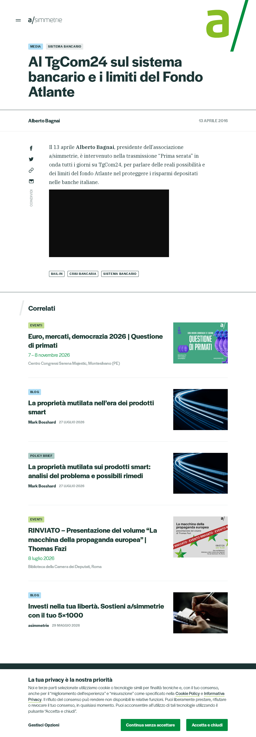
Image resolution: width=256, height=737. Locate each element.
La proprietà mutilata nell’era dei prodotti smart (91, 407)
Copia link (31, 170)
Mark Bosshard (42, 422)
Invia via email (31, 181)
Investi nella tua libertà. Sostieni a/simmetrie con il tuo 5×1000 (96, 610)
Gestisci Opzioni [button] (43, 725)
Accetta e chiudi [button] (207, 725)
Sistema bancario (119, 273)
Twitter (31, 159)
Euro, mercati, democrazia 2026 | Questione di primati (95, 340)
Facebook (31, 148)
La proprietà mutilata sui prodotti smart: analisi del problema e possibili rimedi (89, 470)
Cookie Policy (188, 693)
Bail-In (57, 273)
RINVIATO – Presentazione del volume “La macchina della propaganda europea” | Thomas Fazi (92, 539)
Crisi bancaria (83, 273)
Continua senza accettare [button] (150, 725)
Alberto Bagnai (44, 120)
